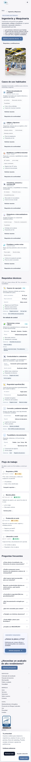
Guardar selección (22, 753)
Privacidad (4, 710)
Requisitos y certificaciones (11, 43)
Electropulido (5, 680)
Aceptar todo (24, 758)
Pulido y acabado (6, 682)
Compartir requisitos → (9, 487)
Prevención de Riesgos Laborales (11, 706)
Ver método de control (10, 317)
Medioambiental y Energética (10, 704)
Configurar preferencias (9, 748)
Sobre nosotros (6, 696)
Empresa (5, 687)
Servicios (5, 673)
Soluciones (5, 694)
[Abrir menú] (27, 2)
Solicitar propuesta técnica (11, 38)
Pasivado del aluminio (8, 678)
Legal (4, 701)
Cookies (4, 712)
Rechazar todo (9, 753)
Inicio (3, 690)
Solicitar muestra (9, 111)
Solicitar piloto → (8, 510)
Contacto (4, 698)
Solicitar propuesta (14, 650)
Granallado (5, 684)
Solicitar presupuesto (9, 667)
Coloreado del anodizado (8, 676)
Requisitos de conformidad (12, 116)
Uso (3, 708)
